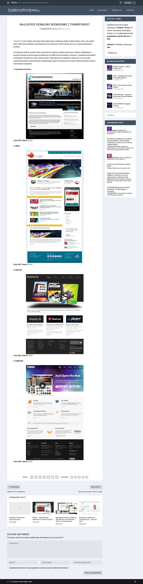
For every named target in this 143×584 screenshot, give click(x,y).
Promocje (116, 10)
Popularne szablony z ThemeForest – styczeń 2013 (88, 519)
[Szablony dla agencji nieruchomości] (19, 508)
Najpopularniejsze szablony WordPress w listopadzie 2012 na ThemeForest (66, 519)
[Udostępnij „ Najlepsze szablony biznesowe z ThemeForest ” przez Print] (57, 477)
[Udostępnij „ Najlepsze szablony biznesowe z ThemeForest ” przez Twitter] (36, 477)
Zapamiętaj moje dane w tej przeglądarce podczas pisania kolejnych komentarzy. (39, 568)
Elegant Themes (117, 130)
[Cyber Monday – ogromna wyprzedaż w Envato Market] (109, 95)
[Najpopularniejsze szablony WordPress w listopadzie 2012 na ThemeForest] (66, 508)
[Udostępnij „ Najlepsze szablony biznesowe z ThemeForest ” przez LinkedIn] (48, 477)
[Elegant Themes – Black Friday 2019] (109, 68)
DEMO (30, 140)
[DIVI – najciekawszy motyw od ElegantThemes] (109, 77)
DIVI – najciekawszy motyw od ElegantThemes (122, 77)
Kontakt (130, 10)
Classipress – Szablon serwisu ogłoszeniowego (33, 3)
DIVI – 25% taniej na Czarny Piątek (122, 86)
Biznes (55, 29)
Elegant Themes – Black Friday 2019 (121, 67)
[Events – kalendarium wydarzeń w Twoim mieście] (43, 508)
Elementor (115, 157)
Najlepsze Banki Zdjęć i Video (22, 581)
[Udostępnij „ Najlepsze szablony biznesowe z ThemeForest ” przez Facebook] (32, 477)
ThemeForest (18, 41)
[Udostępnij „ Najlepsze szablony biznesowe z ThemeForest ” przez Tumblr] (40, 477)
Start (91, 10)
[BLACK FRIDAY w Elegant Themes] (109, 105)
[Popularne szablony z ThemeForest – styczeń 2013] (89, 508)
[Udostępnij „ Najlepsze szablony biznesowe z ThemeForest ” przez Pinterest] (44, 477)
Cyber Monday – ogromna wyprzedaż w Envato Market (122, 95)
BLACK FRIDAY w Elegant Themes (121, 105)
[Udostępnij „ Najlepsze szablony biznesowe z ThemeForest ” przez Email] (53, 477)
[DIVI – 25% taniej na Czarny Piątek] (109, 86)
